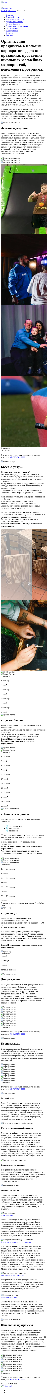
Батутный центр (13, 17)
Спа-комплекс (12, 28)
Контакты (10, 35)
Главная (9, 15)
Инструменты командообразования (16, 1242)
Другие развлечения (14, 22)
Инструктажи (12, 31)
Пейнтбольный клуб (15, 19)
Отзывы (9, 33)
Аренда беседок (13, 24)
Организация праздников (17, 26)
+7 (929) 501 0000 (8, 11)
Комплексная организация (12, 1275)
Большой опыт (7, 1215)
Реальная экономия (9, 1297)
